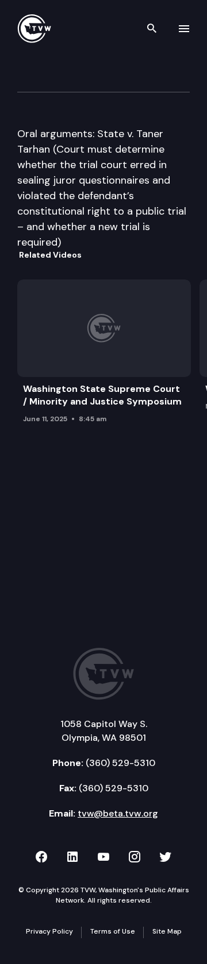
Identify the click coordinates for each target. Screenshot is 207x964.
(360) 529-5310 (120, 763)
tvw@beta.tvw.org (118, 813)
